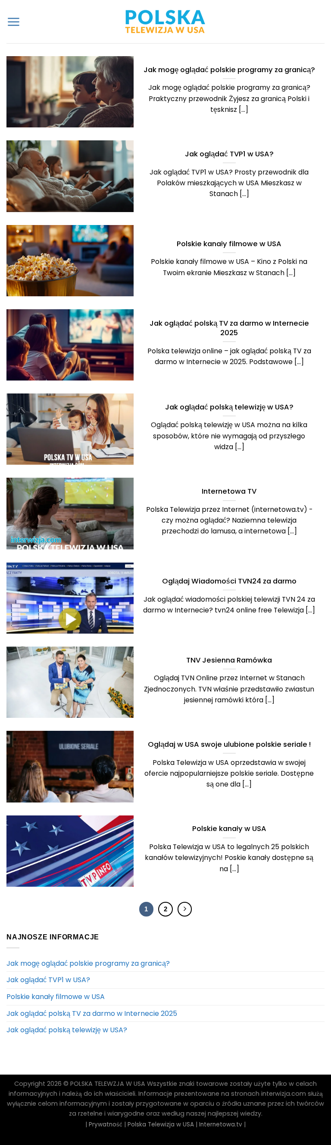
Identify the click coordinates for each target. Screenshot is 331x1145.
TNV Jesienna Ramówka (229, 660)
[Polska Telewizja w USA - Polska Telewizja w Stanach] (165, 21)
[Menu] (13, 22)
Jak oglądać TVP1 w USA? (229, 154)
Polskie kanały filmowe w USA (229, 244)
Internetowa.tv (220, 1124)
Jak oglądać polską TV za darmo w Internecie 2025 (229, 328)
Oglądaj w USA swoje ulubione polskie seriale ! (229, 744)
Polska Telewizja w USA (161, 1124)
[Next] (185, 909)
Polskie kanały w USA (229, 829)
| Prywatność (103, 1124)
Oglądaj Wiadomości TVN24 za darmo (229, 581)
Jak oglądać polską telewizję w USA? (229, 407)
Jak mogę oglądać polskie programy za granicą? (229, 70)
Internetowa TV (229, 491)
